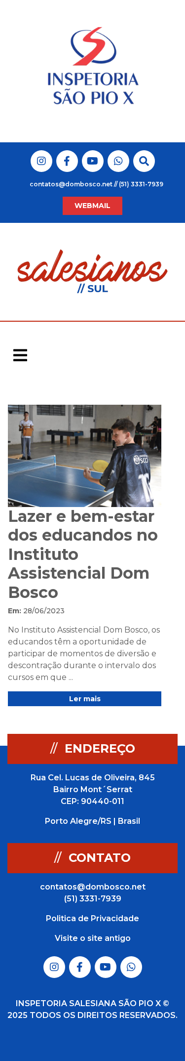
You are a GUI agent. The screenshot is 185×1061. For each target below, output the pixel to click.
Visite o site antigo (93, 938)
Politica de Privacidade (92, 918)
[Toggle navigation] (20, 355)
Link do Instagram (41, 161)
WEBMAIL (92, 205)
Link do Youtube (92, 161)
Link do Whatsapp (118, 161)
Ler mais (85, 698)
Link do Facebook (67, 161)
